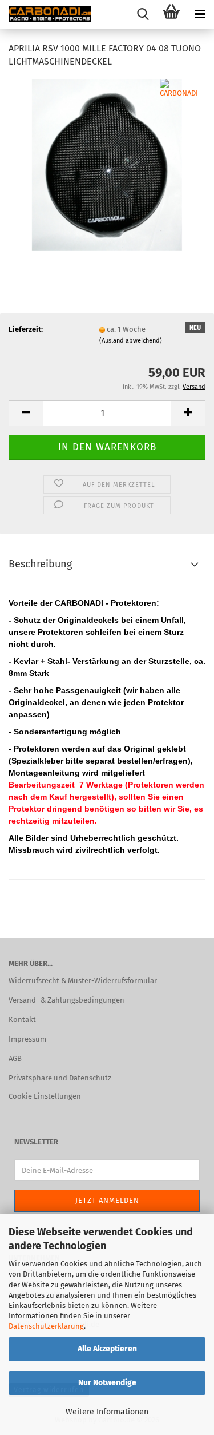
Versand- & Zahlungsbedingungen (66, 1000)
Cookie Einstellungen (45, 1096)
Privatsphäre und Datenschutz (60, 1078)
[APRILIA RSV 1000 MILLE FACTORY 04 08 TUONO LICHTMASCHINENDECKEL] (107, 164)
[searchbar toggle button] (142, 14)
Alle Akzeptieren (107, 1349)
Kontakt (22, 1019)
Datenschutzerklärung (46, 1326)
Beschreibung (40, 564)
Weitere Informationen (107, 1412)
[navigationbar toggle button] (199, 14)
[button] (26, 413)
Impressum (27, 1039)
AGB (15, 1058)
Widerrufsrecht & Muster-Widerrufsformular (83, 980)
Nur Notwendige (107, 1383)
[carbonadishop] (45, 14)
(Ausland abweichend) (130, 340)
